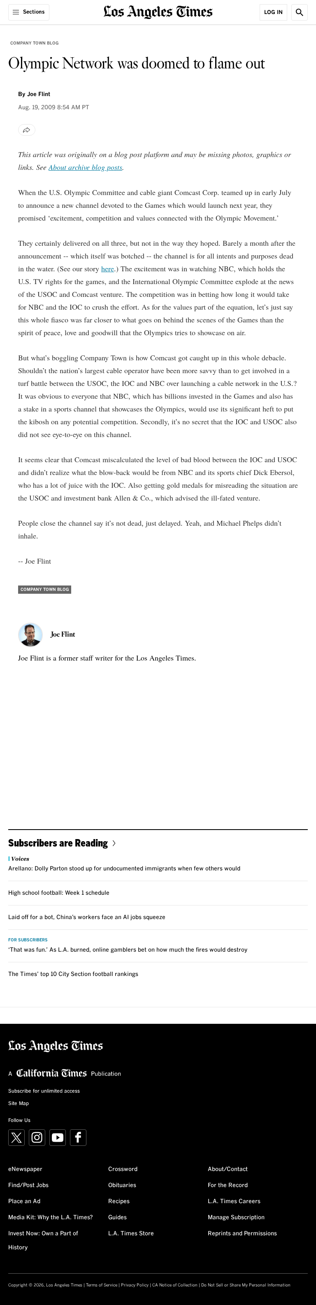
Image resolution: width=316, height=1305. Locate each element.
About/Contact (228, 1169)
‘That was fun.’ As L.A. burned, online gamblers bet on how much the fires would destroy (127, 950)
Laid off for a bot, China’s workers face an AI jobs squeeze (86, 917)
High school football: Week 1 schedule (58, 893)
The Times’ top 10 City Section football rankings (73, 974)
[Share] (26, 130)
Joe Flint (38, 94)
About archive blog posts (85, 167)
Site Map (18, 1103)
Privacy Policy (135, 1285)
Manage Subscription (236, 1217)
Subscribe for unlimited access (44, 1091)
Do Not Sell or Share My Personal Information (245, 1285)
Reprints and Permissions (242, 1234)
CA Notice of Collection (175, 1285)
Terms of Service (101, 1285)
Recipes (119, 1201)
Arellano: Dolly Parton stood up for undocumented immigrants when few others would (124, 869)
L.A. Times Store (131, 1234)
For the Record (228, 1185)
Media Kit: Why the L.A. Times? (50, 1217)
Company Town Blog (34, 43)
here (107, 268)
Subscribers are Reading (58, 843)
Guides (117, 1217)
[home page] (158, 11)
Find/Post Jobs (28, 1185)
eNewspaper (25, 1169)
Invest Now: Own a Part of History (43, 1241)
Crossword (122, 1169)
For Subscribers (28, 940)
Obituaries (122, 1185)
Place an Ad (24, 1201)
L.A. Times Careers (234, 1201)
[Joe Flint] (30, 635)
